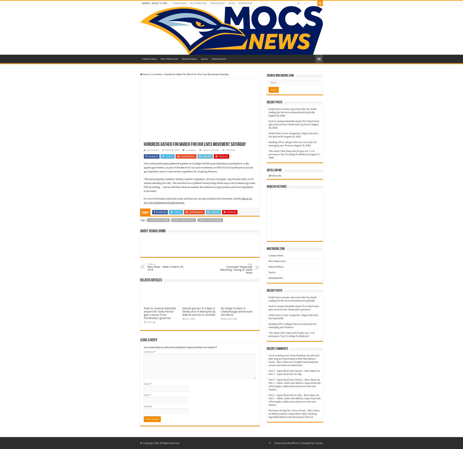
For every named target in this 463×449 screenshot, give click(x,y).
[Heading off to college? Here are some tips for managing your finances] (277, 209)
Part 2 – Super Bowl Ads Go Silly (285, 374)
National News (217, 3)
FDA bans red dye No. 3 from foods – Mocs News (294, 410)
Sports (231, 3)
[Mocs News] (231, 30)
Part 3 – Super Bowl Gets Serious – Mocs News (293, 371)
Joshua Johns (153, 150)
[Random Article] (319, 59)
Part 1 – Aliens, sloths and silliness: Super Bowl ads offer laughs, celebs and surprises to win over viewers (295, 386)
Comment (150, 352)
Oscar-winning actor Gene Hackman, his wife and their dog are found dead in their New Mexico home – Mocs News (294, 358)
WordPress (293, 443)
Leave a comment (211, 150)
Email (147, 395)
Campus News (180, 3)
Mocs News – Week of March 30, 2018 (165, 267)
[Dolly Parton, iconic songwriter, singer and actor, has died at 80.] (312, 197)
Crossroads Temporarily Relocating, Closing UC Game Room (236, 268)
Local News (157, 74)
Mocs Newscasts (198, 3)
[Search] (320, 3)
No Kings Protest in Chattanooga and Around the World (236, 311)
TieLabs (319, 443)
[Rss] (298, 3)
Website (148, 406)
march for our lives (184, 220)
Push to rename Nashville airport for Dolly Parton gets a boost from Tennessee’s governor (160, 313)
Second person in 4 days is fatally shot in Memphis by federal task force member (199, 311)
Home (145, 74)
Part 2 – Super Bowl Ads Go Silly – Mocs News (292, 395)
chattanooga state (158, 220)
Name (148, 384)
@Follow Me (274, 170)
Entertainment (245, 3)
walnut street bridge (210, 220)
